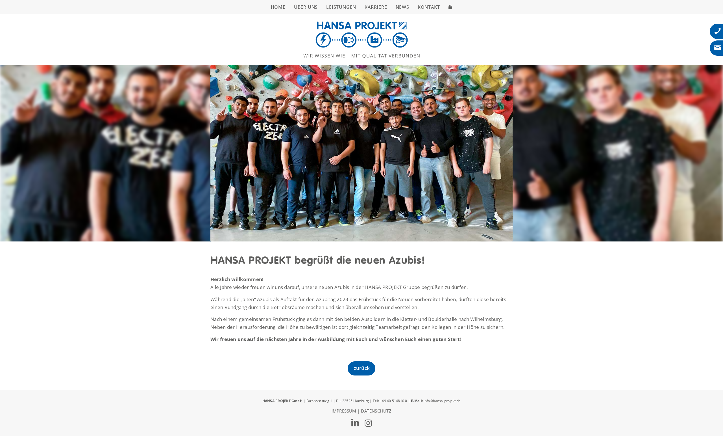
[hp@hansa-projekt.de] (717, 48)
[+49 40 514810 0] (717, 31)
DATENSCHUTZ (376, 411)
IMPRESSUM (344, 411)
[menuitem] (278, 7)
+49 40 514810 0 (394, 400)
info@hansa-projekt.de (442, 400)
